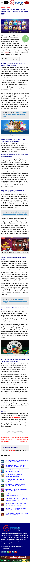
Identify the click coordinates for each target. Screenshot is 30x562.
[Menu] (2, 2)
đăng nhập (12, 450)
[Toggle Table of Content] (16, 59)
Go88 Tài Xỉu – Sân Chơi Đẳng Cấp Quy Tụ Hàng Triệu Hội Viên (16, 499)
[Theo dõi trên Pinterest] (10, 552)
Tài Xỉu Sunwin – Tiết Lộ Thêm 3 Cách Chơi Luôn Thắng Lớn (16, 514)
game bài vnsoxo (15, 417)
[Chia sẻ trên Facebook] (11, 432)
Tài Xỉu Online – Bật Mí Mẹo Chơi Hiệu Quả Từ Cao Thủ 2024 (7, 439)
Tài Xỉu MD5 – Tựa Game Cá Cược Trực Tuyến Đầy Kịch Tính (16, 494)
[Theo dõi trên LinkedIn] (13, 552)
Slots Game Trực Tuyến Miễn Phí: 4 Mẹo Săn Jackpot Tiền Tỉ (22, 439)
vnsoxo (6, 52)
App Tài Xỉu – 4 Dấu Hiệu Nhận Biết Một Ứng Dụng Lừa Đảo (16, 509)
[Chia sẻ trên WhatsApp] (8, 432)
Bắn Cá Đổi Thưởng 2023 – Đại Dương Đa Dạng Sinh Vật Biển (16, 475)
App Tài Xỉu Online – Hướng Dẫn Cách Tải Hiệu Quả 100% (16, 490)
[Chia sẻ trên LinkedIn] (21, 432)
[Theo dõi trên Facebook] (2, 552)
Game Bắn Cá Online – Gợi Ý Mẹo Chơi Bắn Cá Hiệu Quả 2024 (16, 470)
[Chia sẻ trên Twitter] (13, 432)
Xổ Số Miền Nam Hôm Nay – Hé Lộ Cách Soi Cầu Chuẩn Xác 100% (17, 461)
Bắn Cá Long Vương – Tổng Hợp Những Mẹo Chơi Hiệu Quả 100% (15, 465)
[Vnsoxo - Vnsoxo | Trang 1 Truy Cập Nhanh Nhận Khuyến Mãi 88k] (16, 2)
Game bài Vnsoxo (5, 7)
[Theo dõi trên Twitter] (5, 552)
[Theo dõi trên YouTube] (15, 552)
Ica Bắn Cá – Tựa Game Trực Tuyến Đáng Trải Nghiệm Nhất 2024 (15, 480)
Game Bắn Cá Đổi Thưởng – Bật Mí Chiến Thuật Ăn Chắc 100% (15, 485)
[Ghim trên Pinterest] (19, 432)
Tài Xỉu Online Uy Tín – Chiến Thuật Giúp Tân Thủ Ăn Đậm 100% (15, 504)
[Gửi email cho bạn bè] (16, 432)
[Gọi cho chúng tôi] (7, 552)
